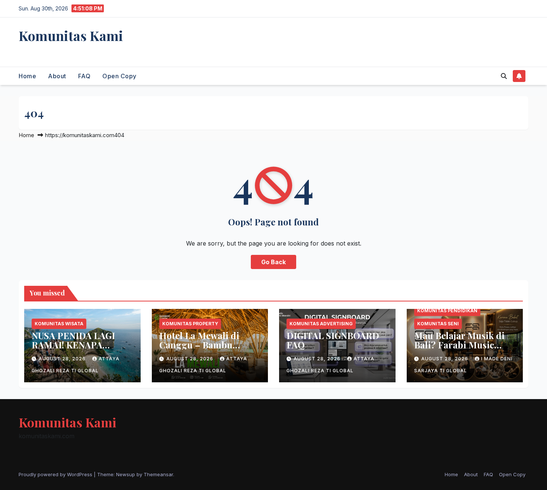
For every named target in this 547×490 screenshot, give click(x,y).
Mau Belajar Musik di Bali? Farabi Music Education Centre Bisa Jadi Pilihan (461, 349)
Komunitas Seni (438, 323)
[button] (504, 76)
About (57, 76)
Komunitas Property (190, 323)
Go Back (273, 262)
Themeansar (158, 474)
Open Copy (119, 76)
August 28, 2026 (63, 358)
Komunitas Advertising (321, 323)
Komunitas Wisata (59, 323)
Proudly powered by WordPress (56, 474)
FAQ (84, 76)
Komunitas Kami (71, 35)
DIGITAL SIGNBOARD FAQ (333, 340)
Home (27, 76)
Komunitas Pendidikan (447, 310)
